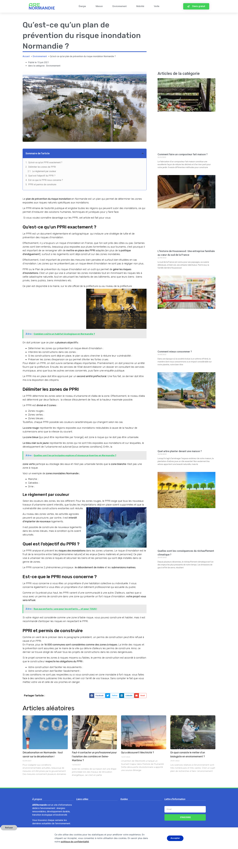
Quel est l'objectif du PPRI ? (41, 175)
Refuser (9, 827)
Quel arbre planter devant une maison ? (180, 451)
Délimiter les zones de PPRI (42, 167)
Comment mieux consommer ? (175, 351)
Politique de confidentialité (89, 815)
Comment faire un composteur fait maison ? (183, 154)
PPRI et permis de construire (42, 184)
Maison (99, 6)
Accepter (175, 838)
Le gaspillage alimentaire (132, 810)
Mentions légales (84, 810)
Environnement (119, 6)
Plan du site (82, 820)
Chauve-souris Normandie (132, 805)
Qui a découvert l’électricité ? (137, 752)
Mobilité (140, 6)
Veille (156, 6)
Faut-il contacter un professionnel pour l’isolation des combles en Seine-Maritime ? (94, 756)
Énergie (82, 6)
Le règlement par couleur (44, 171)
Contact (80, 805)
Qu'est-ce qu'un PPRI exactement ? (45, 162)
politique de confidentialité (75, 841)
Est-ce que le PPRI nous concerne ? (45, 180)
